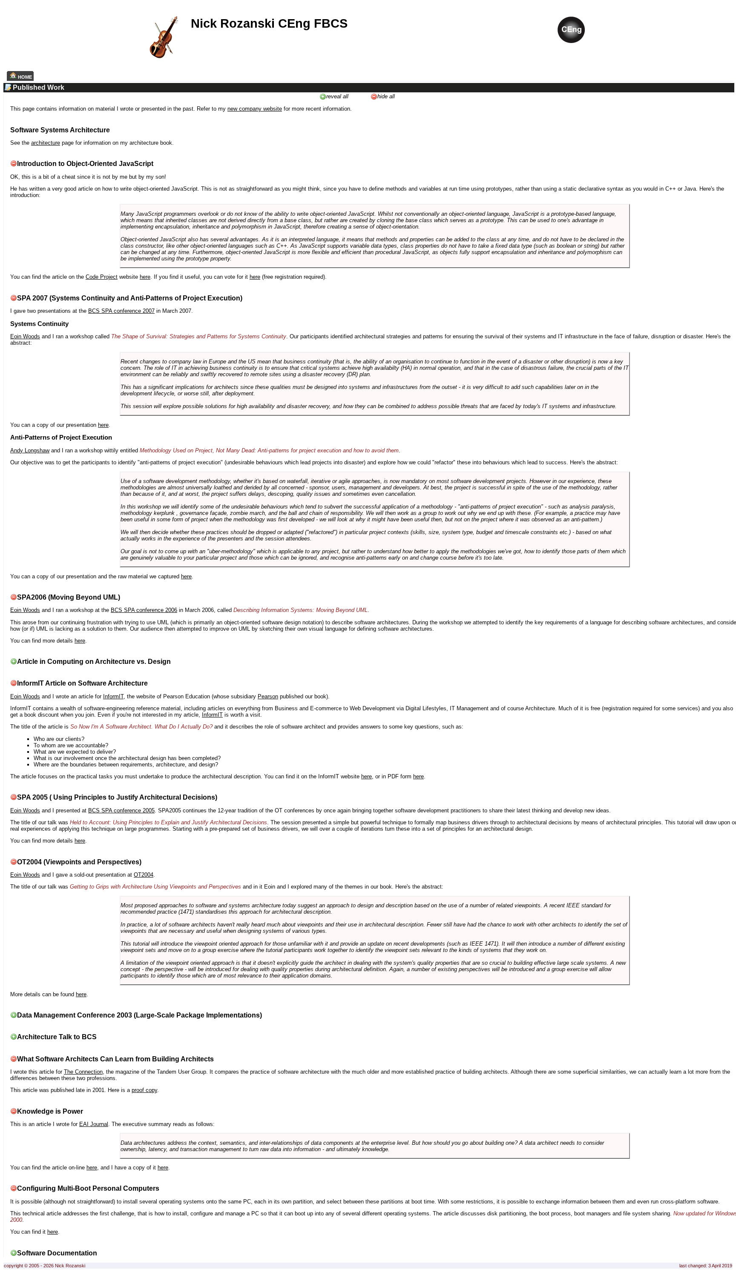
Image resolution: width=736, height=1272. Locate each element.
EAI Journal (93, 1124)
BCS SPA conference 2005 (121, 810)
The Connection (83, 1072)
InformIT (113, 696)
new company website (254, 109)
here (145, 277)
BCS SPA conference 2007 (121, 311)
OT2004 (143, 875)
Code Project (102, 277)
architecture (45, 143)
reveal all (337, 96)
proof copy (144, 1090)
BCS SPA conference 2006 (144, 610)
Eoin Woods (25, 336)
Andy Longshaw (29, 450)
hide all (386, 96)
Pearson (268, 696)
